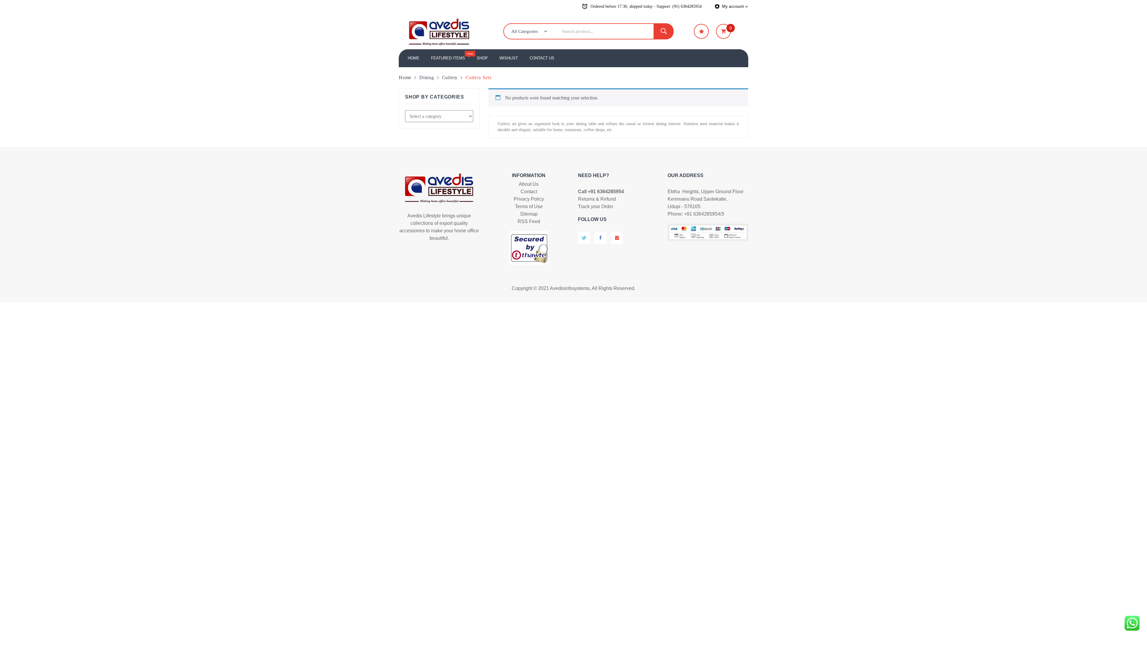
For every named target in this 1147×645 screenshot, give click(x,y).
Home (405, 77)
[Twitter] (584, 238)
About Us (529, 184)
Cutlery (450, 77)
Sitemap (529, 213)
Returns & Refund (597, 199)
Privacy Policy (529, 199)
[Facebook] (600, 238)
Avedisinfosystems (570, 288)
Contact (529, 191)
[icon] (701, 31)
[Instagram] (617, 238)
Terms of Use (529, 206)
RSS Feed (529, 221)
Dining (426, 77)
